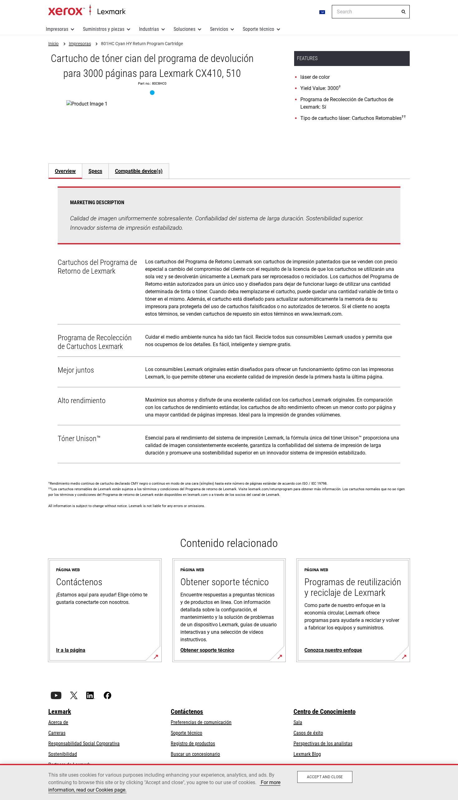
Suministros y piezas (103, 29)
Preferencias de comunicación (201, 722)
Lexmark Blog (307, 754)
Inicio (86, 10)
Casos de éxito (308, 733)
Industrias (149, 29)
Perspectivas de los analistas (322, 743)
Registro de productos (193, 743)
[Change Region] (322, 12)
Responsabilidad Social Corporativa (84, 743)
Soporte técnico (258, 29)
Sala (297, 722)
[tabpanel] (229, 326)
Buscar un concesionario (195, 754)
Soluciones (184, 29)
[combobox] (371, 11)
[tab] (65, 171)
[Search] (403, 11)
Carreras (56, 733)
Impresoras (57, 29)
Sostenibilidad (62, 754)
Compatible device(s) (139, 171)
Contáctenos (187, 711)
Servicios (219, 29)
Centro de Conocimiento (324, 711)
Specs (95, 171)
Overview (65, 171)
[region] (229, 782)
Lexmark (59, 711)
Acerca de (58, 722)
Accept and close (325, 777)
